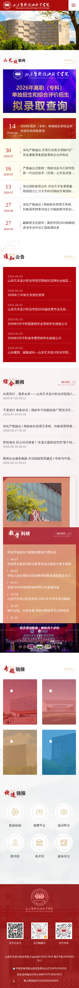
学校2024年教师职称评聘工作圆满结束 (33, 587)
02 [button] (32, 44)
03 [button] (39, 44)
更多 (52, 641)
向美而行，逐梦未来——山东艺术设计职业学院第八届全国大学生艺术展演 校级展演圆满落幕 (39, 393)
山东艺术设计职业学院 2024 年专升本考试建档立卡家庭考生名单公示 (38, 599)
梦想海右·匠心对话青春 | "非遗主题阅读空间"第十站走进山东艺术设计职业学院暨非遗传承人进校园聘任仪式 (39, 442)
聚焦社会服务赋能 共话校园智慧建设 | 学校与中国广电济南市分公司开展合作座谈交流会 (39, 458)
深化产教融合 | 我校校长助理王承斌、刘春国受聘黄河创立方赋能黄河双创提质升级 (39, 426)
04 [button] (46, 44)
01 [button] (25, 44)
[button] (9, 135)
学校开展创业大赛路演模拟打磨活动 (31, 552)
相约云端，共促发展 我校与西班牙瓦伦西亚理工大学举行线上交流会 (38, 611)
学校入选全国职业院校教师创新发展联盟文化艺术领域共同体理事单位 (39, 576)
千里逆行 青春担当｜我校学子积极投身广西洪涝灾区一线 (39, 410)
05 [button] (53, 44)
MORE (68, 60)
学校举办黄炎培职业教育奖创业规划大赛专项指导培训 (39, 564)
